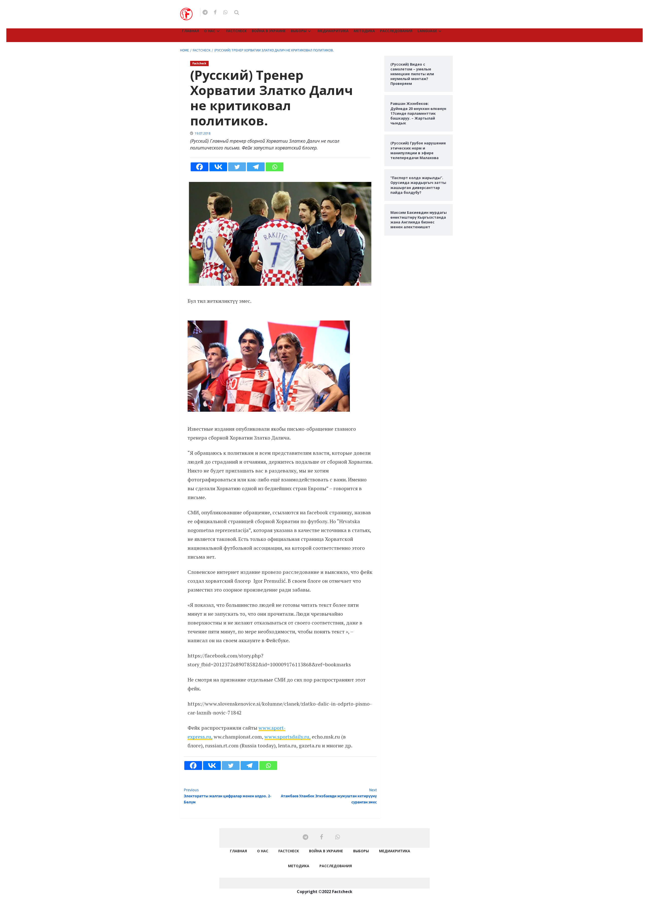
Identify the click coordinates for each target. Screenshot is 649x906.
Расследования (396, 30)
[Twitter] (237, 166)
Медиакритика (333, 30)
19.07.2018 (202, 133)
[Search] (236, 12)
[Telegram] (256, 166)
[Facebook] (199, 166)
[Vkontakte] (218, 166)
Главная (190, 30)
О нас (209, 30)
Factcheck (236, 30)
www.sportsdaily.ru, (287, 736)
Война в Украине (269, 30)
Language (427, 30)
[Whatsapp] (274, 166)
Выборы (299, 30)
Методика (364, 30)
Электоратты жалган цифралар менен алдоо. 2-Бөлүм (227, 796)
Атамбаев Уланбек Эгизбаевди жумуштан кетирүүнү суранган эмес (328, 796)
